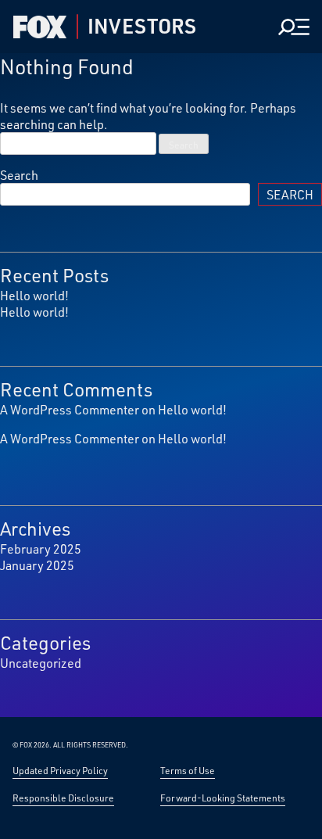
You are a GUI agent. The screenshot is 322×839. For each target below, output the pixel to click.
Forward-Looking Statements (222, 797)
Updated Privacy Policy (60, 770)
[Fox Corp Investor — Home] (40, 27)
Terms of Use (187, 770)
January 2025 (37, 565)
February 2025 (40, 548)
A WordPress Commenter (69, 409)
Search (19, 175)
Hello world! (34, 295)
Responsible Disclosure (63, 797)
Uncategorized (40, 662)
